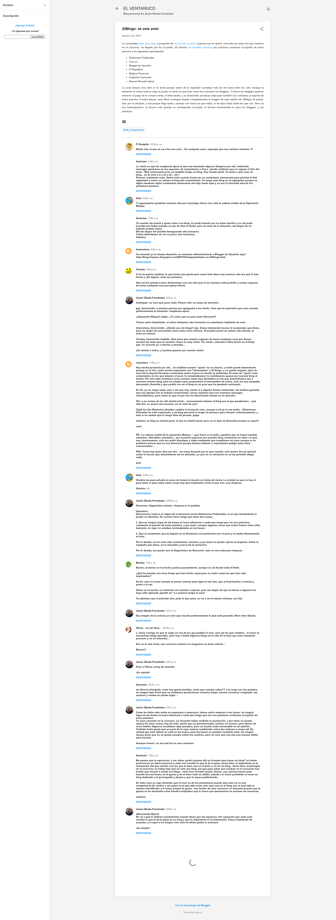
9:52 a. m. (156, 249)
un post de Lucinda (184, 43)
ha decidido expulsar (200, 47)
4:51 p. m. (151, 269)
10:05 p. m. (172, 500)
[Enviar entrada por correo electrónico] (124, 122)
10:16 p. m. (156, 144)
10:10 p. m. (168, 628)
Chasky (140, 269)
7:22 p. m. (153, 755)
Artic (139, 198)
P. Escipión (142, 144)
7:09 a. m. (153, 218)
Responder (143, 154)
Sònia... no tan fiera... (148, 627)
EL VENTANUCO (139, 8)
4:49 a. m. (148, 475)
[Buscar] (269, 9)
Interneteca (142, 249)
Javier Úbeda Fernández (150, 297)
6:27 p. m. (171, 662)
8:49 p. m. (171, 809)
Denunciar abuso (192, 912)
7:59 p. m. (154, 362)
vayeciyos (142, 362)
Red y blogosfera (134, 129)
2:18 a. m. (153, 161)
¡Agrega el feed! (24, 25)
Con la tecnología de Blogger (192, 905)
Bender (140, 562)
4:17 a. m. (171, 610)
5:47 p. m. (171, 707)
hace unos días (147, 43)
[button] (262, 29)
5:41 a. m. (148, 198)
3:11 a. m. (151, 562)
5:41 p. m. (171, 298)
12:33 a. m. (154, 684)
